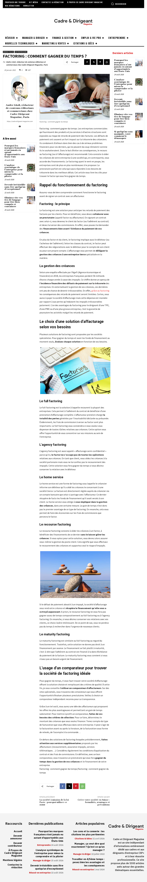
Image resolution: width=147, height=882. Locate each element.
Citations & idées (83, 838)
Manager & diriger (42, 860)
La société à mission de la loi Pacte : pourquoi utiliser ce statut (54, 802)
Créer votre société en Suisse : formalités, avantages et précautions (94, 802)
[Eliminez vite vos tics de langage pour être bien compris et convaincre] (31, 200)
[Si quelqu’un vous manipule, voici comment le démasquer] (139, 133)
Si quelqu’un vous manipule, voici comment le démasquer (123, 135)
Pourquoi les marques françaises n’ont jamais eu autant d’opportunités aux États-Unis (15, 151)
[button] (118, 3)
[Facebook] (87, 62)
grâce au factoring (100, 290)
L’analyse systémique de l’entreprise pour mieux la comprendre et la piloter (13, 171)
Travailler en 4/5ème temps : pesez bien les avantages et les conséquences (88, 862)
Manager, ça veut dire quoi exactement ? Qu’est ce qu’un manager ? (88, 847)
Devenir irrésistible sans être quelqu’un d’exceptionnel (14, 186)
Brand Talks (8, 52)
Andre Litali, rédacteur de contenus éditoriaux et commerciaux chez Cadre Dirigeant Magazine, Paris (27, 63)
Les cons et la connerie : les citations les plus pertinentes (88, 833)
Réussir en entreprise (40, 873)
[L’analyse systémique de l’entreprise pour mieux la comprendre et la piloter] (31, 168)
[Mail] (20, 126)
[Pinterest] (100, 62)
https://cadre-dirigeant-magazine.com (20, 121)
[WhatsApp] (107, 62)
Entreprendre (21, 52)
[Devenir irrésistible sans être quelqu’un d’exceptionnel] (31, 187)
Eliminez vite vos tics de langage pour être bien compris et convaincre (13, 202)
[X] (93, 62)
